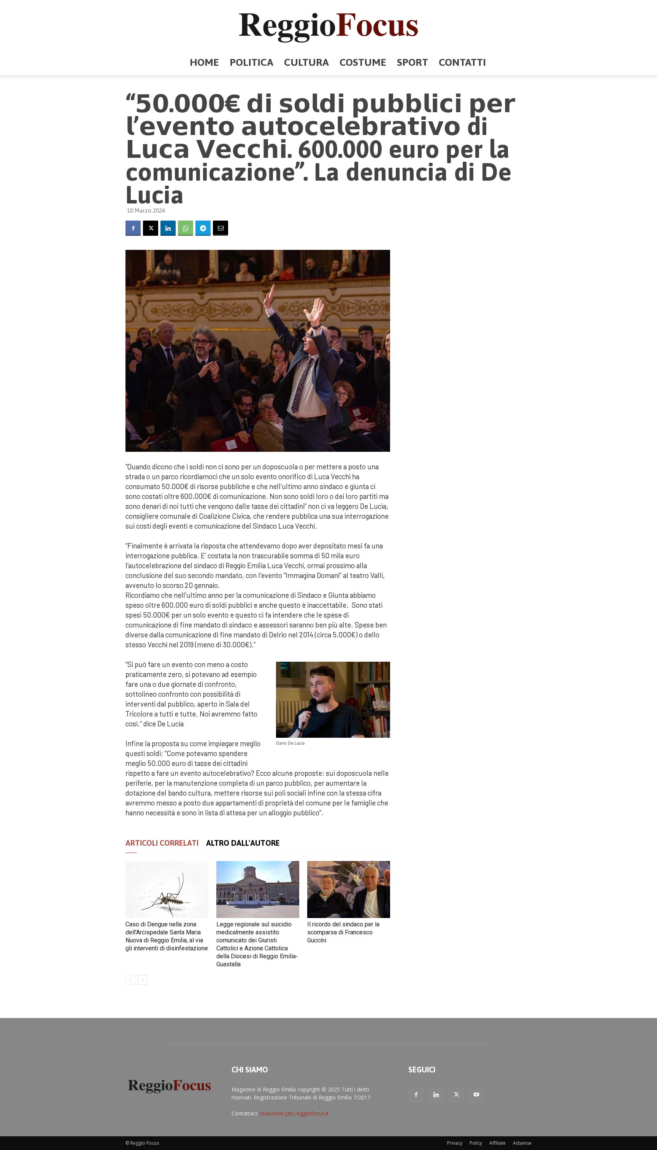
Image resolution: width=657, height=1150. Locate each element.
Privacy (454, 1143)
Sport (412, 62)
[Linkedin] (168, 228)
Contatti (462, 62)
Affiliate (497, 1143)
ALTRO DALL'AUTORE (243, 843)
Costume (363, 62)
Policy (476, 1143)
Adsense (522, 1143)
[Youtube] (476, 1094)
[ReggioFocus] (328, 25)
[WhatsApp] (185, 228)
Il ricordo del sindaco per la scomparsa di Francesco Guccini (343, 932)
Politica (251, 62)
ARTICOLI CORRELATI (161, 843)
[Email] (220, 228)
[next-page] (142, 980)
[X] (150, 228)
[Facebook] (133, 228)
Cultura (306, 62)
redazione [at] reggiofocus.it (294, 1113)
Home (204, 62)
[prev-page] (130, 980)
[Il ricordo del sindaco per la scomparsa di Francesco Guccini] (348, 889)
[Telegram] (203, 228)
